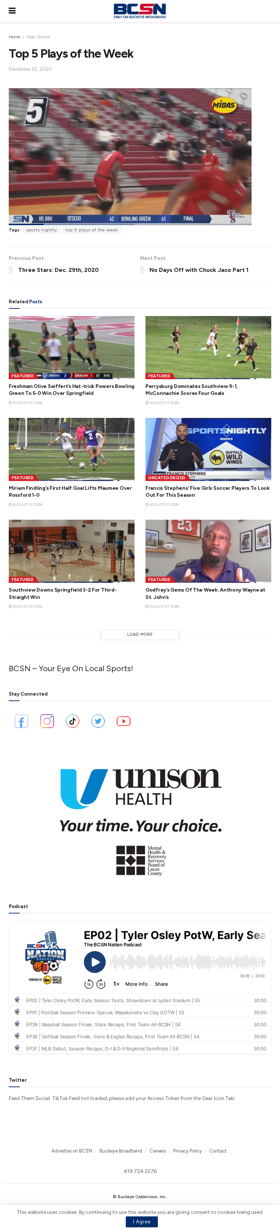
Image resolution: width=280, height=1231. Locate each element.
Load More (140, 634)
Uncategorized (167, 478)
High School (38, 36)
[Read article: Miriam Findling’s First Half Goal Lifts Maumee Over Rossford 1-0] (72, 449)
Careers (157, 1151)
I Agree (142, 1221)
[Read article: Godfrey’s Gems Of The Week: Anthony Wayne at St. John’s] (208, 551)
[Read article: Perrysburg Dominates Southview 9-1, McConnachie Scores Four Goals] (208, 347)
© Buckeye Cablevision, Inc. (140, 1196)
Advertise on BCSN (71, 1151)
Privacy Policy (187, 1151)
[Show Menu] (12, 11)
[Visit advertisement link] (140, 817)
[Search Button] (267, 11)
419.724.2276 (140, 1171)
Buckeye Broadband (121, 1151)
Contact (217, 1151)
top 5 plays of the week (92, 229)
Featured (23, 376)
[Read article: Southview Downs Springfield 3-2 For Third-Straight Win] (72, 551)
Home (14, 36)
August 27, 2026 (27, 402)
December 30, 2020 (30, 69)
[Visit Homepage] (140, 11)
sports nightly (41, 229)
